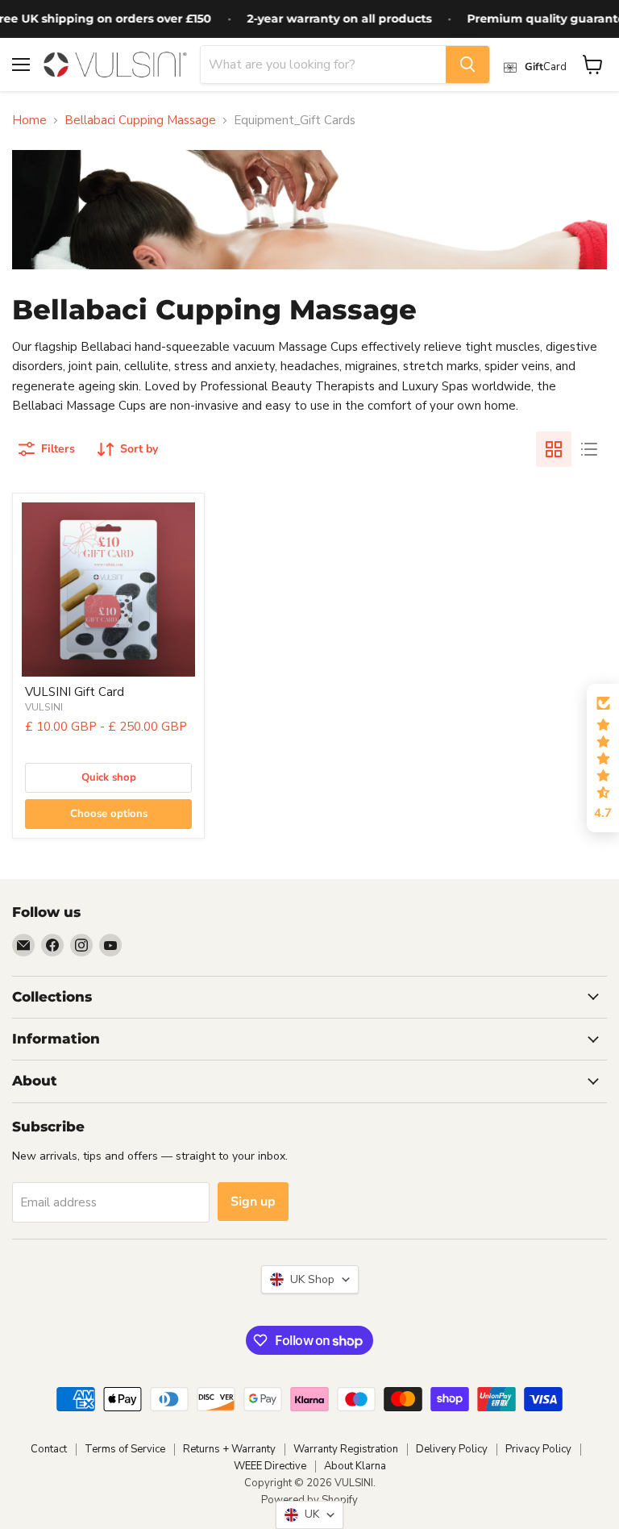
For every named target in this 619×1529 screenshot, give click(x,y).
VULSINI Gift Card (74, 692)
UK (308, 1514)
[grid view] (553, 449)
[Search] (467, 64)
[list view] (589, 449)
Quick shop (108, 777)
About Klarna (355, 1466)
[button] (603, 758)
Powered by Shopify (309, 1500)
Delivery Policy (452, 1449)
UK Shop (309, 1279)
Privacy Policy (538, 1449)
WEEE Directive (270, 1466)
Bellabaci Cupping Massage (140, 120)
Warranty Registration (345, 1449)
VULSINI (44, 707)
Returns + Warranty (229, 1449)
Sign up (253, 1201)
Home (29, 120)
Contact (49, 1449)
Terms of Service (125, 1449)
